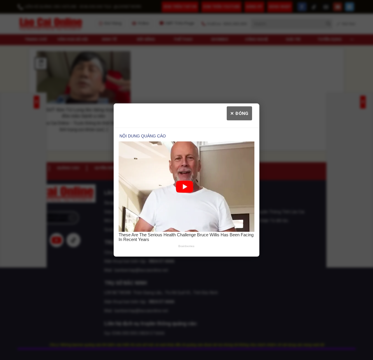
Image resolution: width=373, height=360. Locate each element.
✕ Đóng (239, 113)
